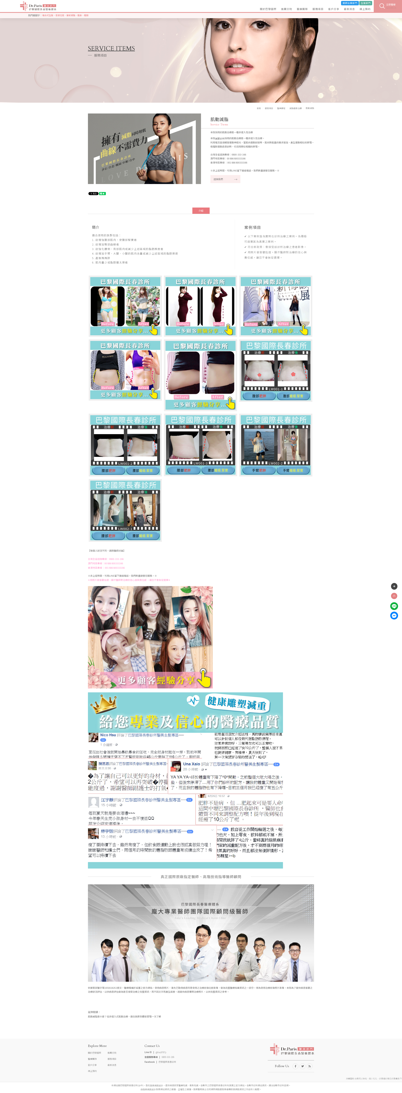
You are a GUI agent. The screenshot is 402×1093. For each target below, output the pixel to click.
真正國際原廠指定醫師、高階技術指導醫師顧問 (201, 876)
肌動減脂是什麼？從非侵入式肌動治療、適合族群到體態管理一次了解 (124, 1016)
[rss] (309, 1066)
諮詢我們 (218, 179)
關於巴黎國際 (268, 9)
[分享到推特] (302, 1066)
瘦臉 (86, 15)
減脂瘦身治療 (295, 108)
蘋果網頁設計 (156, 1085)
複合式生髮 (47, 15)
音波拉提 (59, 15)
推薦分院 (286, 9)
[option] (144, 150)
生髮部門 (366, 3)
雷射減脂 (70, 15)
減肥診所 (220, 138)
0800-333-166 (168, 1057)
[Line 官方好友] (394, 606)
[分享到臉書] (295, 1066)
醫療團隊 (302, 9)
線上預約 (365, 9)
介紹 (201, 210)
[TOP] (394, 596)
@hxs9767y (161, 1052)
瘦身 (79, 15)
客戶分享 (333, 9)
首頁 (259, 108)
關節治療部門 (350, 3)
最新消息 (349, 9)
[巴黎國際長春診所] (38, 6)
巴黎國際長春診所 (167, 1061)
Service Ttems (219, 124)
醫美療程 (281, 108)
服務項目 (317, 9)
